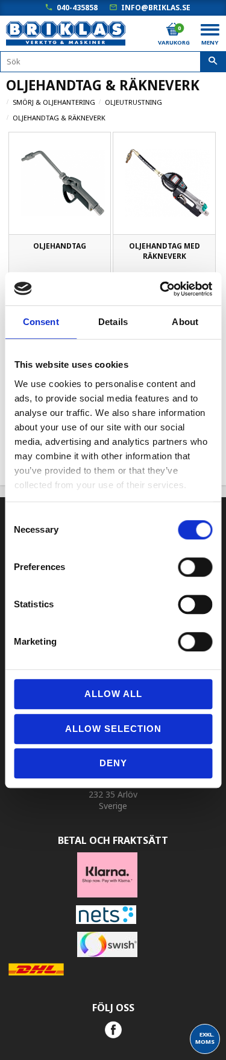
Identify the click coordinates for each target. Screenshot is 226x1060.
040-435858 (77, 7)
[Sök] (213, 62)
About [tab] (185, 322)
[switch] (195, 567)
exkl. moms (205, 1038)
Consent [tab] (41, 322)
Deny (113, 763)
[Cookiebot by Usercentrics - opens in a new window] (161, 289)
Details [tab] (113, 322)
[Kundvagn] (173, 29)
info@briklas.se (155, 7)
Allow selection (113, 729)
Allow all (113, 694)
